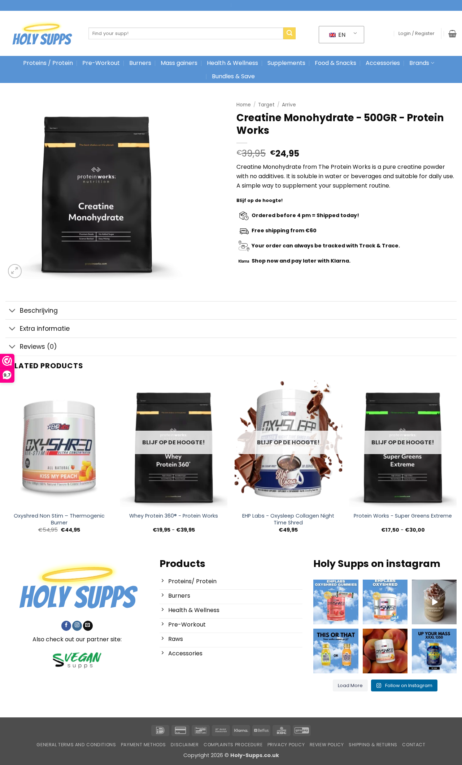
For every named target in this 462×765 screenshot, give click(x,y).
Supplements (286, 63)
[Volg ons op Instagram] (77, 626)
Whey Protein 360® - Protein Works (173, 516)
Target (266, 104)
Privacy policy (286, 745)
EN (341, 35)
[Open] (335, 602)
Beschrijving (39, 310)
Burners (140, 63)
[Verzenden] (289, 33)
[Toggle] (12, 311)
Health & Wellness (232, 63)
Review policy (327, 745)
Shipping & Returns (373, 745)
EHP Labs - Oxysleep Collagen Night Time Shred (288, 519)
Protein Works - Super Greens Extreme (403, 516)
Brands (419, 63)
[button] (416, 33)
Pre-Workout (101, 63)
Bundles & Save (233, 76)
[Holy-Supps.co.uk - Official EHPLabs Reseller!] (41, 33)
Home (243, 104)
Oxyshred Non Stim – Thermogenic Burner (59, 519)
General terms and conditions (76, 745)
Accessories (383, 63)
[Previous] (5, 462)
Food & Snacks (335, 63)
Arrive (289, 104)
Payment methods (143, 745)
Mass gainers (179, 63)
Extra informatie (45, 328)
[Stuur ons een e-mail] (88, 626)
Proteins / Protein (48, 63)
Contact (413, 745)
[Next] (456, 462)
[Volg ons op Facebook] (66, 626)
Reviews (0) (38, 346)
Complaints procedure (233, 745)
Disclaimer (185, 745)
